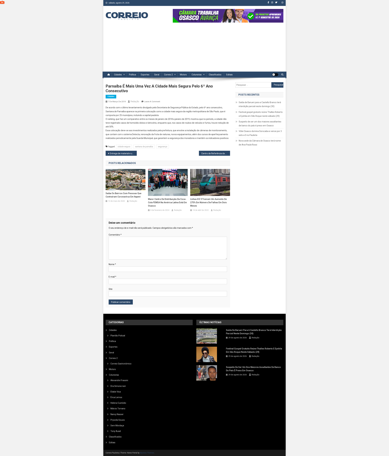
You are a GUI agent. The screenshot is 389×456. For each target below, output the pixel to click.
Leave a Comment (152, 101)
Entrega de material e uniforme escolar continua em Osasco (123, 153)
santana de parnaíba (144, 146)
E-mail (112, 277)
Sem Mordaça (117, 425)
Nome (112, 264)
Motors (183, 74)
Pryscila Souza (117, 420)
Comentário (115, 235)
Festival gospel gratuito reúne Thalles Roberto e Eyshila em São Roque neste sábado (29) (261, 114)
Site (110, 289)
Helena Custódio (118, 403)
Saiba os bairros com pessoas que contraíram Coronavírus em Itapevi (123, 195)
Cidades (118, 74)
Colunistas (197, 74)
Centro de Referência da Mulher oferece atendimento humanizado (215, 153)
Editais (229, 74)
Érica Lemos (116, 397)
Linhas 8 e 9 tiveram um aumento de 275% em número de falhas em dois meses (208, 202)
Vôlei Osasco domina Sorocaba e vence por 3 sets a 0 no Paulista (260, 133)
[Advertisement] (194, 49)
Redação (135, 101)
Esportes (145, 74)
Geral (156, 74)
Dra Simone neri (118, 386)
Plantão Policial (117, 335)
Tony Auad (115, 431)
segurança (162, 146)
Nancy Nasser (117, 414)
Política (132, 74)
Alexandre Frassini (119, 380)
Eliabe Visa (115, 391)
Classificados (215, 74)
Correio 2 (168, 74)
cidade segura (124, 146)
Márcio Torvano (117, 408)
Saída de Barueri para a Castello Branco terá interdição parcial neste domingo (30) (260, 104)
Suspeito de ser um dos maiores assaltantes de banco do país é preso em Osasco (260, 123)
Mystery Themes (147, 453)
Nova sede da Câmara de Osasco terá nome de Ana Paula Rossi (260, 143)
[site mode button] (275, 74)
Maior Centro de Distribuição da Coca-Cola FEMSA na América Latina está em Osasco (167, 202)
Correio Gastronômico (120, 363)
